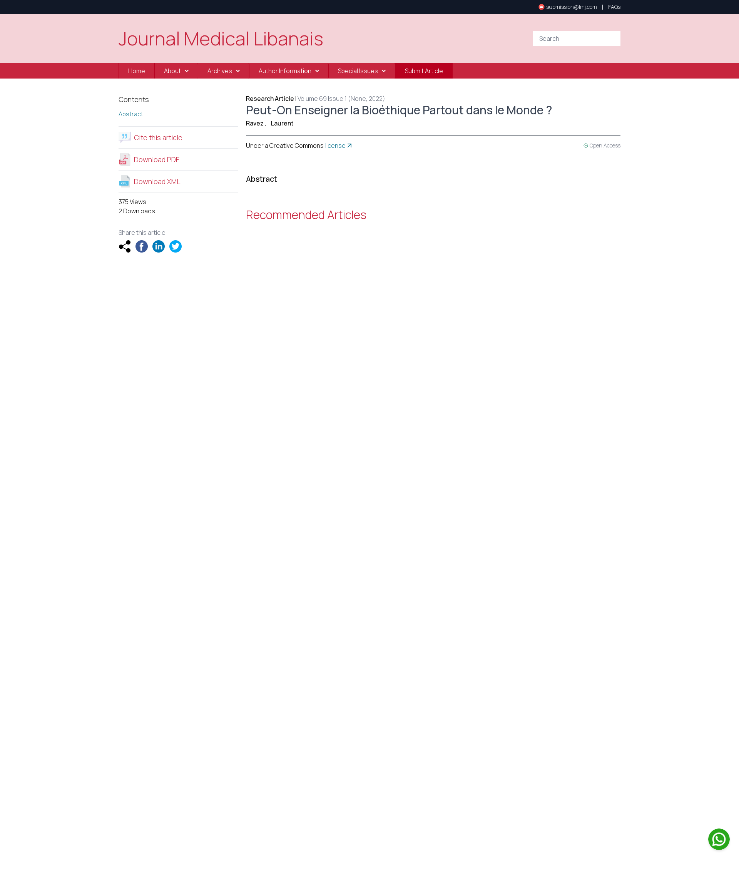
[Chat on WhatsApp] (719, 839)
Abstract (131, 114)
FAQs (614, 6)
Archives (219, 71)
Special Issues (358, 71)
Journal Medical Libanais (221, 38)
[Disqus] (433, 338)
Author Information (285, 71)
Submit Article (424, 71)
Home (136, 71)
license (335, 145)
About (172, 71)
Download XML (157, 181)
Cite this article (158, 137)
